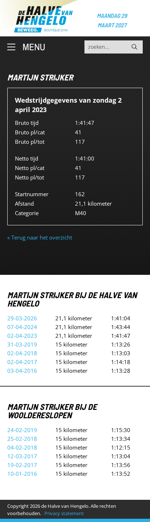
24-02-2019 (22, 430)
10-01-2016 (22, 473)
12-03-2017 (22, 456)
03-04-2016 (22, 370)
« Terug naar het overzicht (39, 237)
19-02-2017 (22, 464)
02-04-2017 (22, 361)
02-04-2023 (22, 335)
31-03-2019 (22, 344)
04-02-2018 (22, 447)
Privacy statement (64, 513)
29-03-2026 (22, 318)
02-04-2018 (22, 353)
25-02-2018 (22, 438)
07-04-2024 (22, 327)
